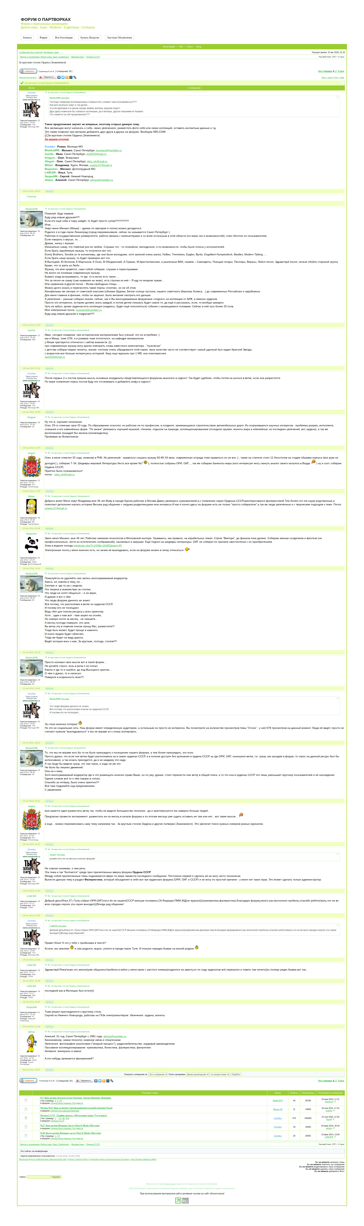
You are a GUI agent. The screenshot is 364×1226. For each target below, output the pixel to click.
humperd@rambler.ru (109, 150)
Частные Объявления (119, 37)
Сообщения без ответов (30, 52)
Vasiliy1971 (278, 1100)
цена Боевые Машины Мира (143, 1159)
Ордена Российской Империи (64, 1111)
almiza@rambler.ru (101, 179)
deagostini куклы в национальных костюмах (109, 1159)
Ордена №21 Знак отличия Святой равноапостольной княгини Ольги (76, 1108)
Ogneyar (329, 1102)
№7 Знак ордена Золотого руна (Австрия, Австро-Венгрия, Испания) (75, 1098)
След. (341, 71)
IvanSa (329, 1110)
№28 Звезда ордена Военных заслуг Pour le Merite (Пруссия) (70, 1133)
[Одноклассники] (67, 77)
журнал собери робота (78, 1159)
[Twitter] (63, 77)
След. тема (339, 77)
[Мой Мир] (71, 77)
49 (67, 1118)
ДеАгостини (170, 1184)
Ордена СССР (93, 57)
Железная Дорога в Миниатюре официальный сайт (42, 1159)
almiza (329, 1128)
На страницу (325, 71)
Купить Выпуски (90, 37)
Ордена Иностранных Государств (66, 1103)
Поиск (190, 46)
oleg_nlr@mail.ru (97, 161)
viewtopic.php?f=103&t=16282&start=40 (98, 545)
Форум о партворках (46, 19)
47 (60, 1118)
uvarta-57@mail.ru (101, 165)
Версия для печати (28, 77)
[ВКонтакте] (59, 77)
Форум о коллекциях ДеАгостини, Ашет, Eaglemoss (44, 57)
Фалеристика (77, 57)
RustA (329, 1119)
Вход (198, 46)
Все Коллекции (64, 37)
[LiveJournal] (75, 77)
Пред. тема (327, 77)
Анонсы (27, 37)
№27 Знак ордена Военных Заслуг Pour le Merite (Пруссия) (70, 1125)
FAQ (181, 46)
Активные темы (51, 52)
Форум (43, 37)
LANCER (329, 1137)
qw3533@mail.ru (96, 153)
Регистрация (169, 46)
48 (63, 1118)
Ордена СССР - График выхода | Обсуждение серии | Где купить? (73, 1115)
